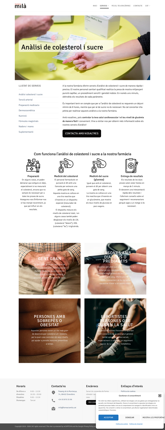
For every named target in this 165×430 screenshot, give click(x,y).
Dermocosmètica (27, 110)
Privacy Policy (89, 426)
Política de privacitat (136, 424)
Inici (95, 6)
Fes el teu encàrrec (121, 6)
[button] (160, 395)
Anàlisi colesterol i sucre (31, 94)
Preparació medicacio (29, 105)
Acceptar (108, 417)
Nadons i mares (26, 126)
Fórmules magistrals (28, 121)
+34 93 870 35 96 (65, 399)
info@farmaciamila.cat (67, 407)
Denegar (129, 417)
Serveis (103, 6)
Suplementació (26, 131)
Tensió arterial (26, 99)
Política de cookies (122, 424)
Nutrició (23, 115)
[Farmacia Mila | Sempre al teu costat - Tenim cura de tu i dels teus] (28, 6)
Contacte (137, 6)
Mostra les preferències (152, 417)
